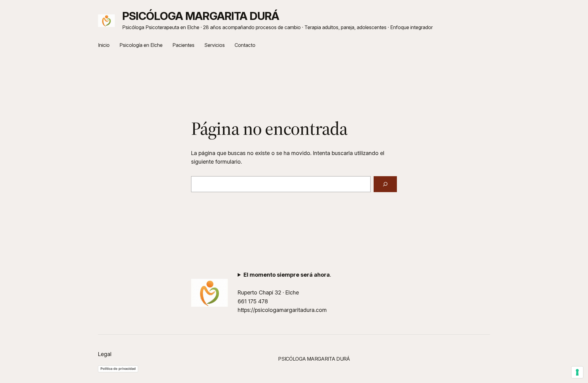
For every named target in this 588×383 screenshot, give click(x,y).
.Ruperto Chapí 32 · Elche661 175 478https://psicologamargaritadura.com (284, 292)
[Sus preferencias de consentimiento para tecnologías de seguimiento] (577, 372)
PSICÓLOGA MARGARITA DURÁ (200, 16)
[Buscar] (385, 184)
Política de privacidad (118, 368)
